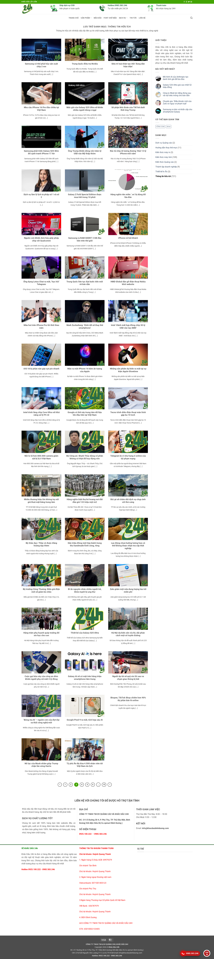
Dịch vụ (122, 18)
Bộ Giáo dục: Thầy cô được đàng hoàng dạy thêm (41, 544)
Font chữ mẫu (110, 18)
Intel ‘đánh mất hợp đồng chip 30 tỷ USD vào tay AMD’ (128, 326)
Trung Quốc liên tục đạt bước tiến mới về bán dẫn (85, 283)
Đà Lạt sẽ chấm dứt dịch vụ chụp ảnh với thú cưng (128, 500)
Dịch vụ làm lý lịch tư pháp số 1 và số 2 (41, 195)
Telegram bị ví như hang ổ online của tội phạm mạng (128, 457)
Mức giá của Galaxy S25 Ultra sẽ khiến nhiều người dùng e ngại (85, 108)
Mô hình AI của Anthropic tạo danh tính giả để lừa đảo (175, 78)
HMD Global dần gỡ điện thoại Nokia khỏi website (128, 283)
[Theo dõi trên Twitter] (189, 2)
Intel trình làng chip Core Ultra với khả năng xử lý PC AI (41, 413)
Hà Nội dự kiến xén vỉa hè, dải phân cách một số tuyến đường (128, 634)
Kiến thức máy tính (163, 157)
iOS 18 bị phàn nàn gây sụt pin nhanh (41, 369)
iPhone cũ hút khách (128, 238)
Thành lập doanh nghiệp (166, 167)
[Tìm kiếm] (191, 17)
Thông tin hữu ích (163, 176)
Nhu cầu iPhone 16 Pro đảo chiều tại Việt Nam (41, 108)
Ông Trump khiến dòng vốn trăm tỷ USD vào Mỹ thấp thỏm (84, 152)
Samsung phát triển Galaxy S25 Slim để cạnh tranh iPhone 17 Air (41, 152)
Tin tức (133, 18)
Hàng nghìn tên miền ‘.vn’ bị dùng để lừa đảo (128, 195)
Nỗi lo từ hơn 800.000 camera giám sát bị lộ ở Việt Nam (41, 457)
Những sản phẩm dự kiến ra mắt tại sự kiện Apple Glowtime (128, 370)
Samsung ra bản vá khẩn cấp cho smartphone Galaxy (177, 110)
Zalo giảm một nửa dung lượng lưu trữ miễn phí (128, 590)
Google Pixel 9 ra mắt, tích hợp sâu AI (85, 720)
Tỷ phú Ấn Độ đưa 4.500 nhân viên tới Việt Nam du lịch (85, 764)
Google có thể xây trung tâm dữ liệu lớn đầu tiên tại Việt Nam (85, 413)
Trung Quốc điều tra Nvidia (85, 64)
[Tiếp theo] (110, 785)
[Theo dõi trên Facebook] (184, 2)
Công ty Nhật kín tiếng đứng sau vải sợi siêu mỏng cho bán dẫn (177, 94)
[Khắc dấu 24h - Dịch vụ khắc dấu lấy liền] (34, 9)
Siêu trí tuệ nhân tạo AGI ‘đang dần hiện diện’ (128, 65)
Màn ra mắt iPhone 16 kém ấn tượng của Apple (84, 370)
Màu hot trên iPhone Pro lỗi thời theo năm (41, 326)
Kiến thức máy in (162, 152)
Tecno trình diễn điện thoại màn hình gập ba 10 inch (128, 413)
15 (104, 784)
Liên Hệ (142, 18)
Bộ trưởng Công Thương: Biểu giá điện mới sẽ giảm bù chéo (41, 590)
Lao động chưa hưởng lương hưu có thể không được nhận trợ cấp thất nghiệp (128, 546)
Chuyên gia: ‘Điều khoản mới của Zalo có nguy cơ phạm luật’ (177, 102)
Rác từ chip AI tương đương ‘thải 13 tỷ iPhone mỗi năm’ (128, 152)
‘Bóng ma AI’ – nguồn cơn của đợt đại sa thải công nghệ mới (41, 721)
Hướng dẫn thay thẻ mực (166, 147)
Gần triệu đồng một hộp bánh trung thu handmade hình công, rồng (85, 544)
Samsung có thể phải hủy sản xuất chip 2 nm (41, 65)
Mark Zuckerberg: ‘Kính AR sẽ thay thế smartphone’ (85, 326)
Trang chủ (74, 18)
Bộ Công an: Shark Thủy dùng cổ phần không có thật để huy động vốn (84, 457)
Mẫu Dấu (97, 18)
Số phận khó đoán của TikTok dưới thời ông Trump (128, 108)
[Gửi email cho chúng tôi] (191, 2)
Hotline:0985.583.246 (117, 5)
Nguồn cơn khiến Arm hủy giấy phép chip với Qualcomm (41, 239)
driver (169, 126)
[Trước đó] (60, 785)
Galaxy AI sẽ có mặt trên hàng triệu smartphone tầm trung (84, 677)
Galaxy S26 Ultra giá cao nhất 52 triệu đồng (177, 86)
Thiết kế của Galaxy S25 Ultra (85, 633)
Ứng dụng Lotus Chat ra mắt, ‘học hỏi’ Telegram (41, 283)
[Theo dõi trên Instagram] (186, 2)
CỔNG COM (160, 126)
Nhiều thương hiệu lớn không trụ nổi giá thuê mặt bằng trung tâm (41, 500)
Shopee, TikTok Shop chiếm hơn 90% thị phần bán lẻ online (128, 699)
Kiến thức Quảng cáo (164, 162)
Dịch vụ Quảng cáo (163, 143)
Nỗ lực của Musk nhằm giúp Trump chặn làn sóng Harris (41, 764)
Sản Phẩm (85, 18)
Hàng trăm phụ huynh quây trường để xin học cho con (41, 634)
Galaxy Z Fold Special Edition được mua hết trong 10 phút (84, 195)
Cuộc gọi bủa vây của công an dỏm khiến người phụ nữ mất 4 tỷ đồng (41, 677)
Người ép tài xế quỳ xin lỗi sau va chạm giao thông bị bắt (128, 677)
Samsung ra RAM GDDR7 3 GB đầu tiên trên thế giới (84, 239)
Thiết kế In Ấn (161, 171)
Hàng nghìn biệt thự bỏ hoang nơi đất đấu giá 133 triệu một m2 (85, 500)
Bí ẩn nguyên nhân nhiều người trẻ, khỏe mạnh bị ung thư (84, 590)
